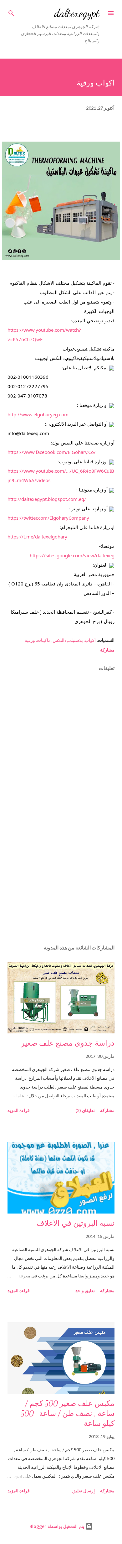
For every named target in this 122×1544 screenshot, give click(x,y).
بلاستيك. (75, 640)
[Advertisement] (61, 880)
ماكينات (44, 640)
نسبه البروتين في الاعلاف (75, 1223)
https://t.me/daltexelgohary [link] (37, 536)
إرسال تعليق (83, 1490)
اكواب (90, 640)
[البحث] (11, 11)
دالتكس (59, 640)
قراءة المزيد (19, 1110)
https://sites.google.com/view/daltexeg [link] (72, 555)
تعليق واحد (85, 1290)
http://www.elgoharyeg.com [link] (38, 414)
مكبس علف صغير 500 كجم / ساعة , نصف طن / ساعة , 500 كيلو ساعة (67, 1413)
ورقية (30, 640)
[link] (52, 452)
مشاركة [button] (107, 649)
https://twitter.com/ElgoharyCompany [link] (48, 518)
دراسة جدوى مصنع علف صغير (67, 1043)
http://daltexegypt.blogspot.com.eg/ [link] (47, 499)
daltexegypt (76, 13)
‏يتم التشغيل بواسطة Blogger (57, 1526)
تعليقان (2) (85, 1110)
